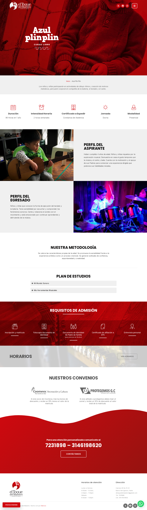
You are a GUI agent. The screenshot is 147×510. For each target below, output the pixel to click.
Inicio (68, 81)
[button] (141, 504)
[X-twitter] (118, 6)
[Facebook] (123, 6)
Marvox (43, 506)
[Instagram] (127, 6)
